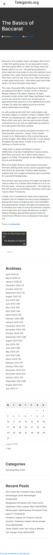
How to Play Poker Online (14, 235)
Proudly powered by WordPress (15, 553)
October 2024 (12, 333)
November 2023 (13, 374)
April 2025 (11, 311)
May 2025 (10, 307)
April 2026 (11, 274)
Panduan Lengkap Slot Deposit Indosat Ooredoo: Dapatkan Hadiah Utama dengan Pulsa (25, 521)
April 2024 (11, 355)
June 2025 (11, 304)
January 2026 (12, 281)
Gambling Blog (14, 224)
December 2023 (13, 370)
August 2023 (12, 385)
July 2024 (10, 344)
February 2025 (12, 318)
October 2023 (12, 377)
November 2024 (13, 329)
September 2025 (13, 292)
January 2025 (12, 322)
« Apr (8, 448)
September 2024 (13, 337)
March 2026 (11, 278)
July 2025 (10, 300)
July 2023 (10, 388)
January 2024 (12, 366)
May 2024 (10, 351)
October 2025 (12, 289)
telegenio (30, 36)
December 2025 (13, 285)
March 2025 (11, 315)
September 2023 (13, 381)
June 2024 (11, 348)
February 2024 (12, 362)
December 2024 (13, 326)
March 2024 (11, 359)
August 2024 (12, 340)
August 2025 (12, 296)
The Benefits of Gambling (14, 242)
